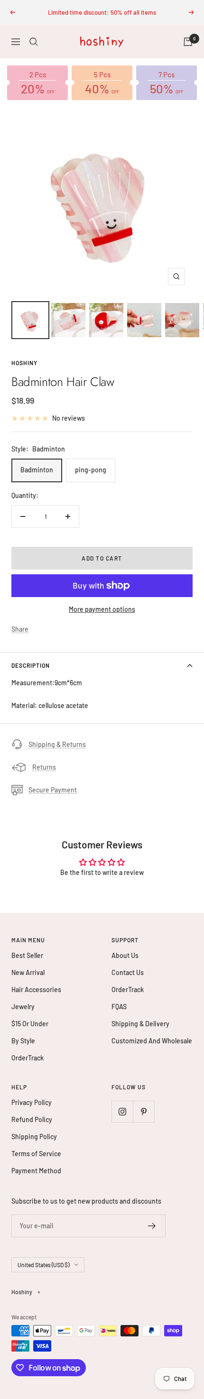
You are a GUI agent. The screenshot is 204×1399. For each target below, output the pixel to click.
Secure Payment (52, 790)
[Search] (33, 41)
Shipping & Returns (57, 744)
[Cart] (188, 41)
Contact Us (127, 972)
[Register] (152, 1226)
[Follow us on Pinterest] (143, 1111)
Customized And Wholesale (151, 1041)
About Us (125, 955)
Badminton (36, 470)
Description (30, 665)
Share (19, 629)
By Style (23, 1041)
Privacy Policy (31, 1102)
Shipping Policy (34, 1136)
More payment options (102, 609)
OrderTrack (27, 1058)
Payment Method (36, 1171)
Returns (44, 767)
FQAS (119, 1007)
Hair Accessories (36, 989)
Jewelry (23, 1007)
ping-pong (90, 470)
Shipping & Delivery (140, 1024)
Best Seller (27, 955)
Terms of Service (36, 1154)
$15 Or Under (29, 1024)
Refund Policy (31, 1119)
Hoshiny (24, 362)
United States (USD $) (43, 1264)
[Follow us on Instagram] (122, 1111)
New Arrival (28, 972)
